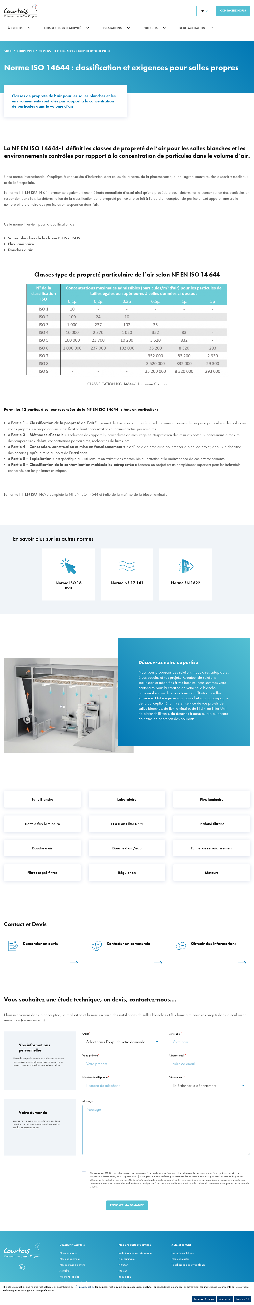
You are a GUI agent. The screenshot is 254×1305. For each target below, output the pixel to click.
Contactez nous (233, 11)
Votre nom (174, 1034)
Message (87, 1101)
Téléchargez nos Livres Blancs (188, 1265)
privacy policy (86, 1287)
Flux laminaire (126, 1259)
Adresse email (177, 1055)
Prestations (112, 28)
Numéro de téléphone (95, 1077)
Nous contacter (180, 1259)
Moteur (122, 1271)
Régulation (124, 1277)
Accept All (225, 1299)
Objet (85, 1034)
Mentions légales (69, 1277)
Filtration (123, 1265)
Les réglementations (182, 1253)
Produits (150, 28)
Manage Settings (204, 1299)
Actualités (65, 1271)
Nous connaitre (68, 1253)
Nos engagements (70, 1259)
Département (176, 1077)
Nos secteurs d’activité (62, 28)
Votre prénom (90, 1055)
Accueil (8, 50)
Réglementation (192, 28)
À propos (15, 28)
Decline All (242, 1299)
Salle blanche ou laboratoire (135, 1253)
